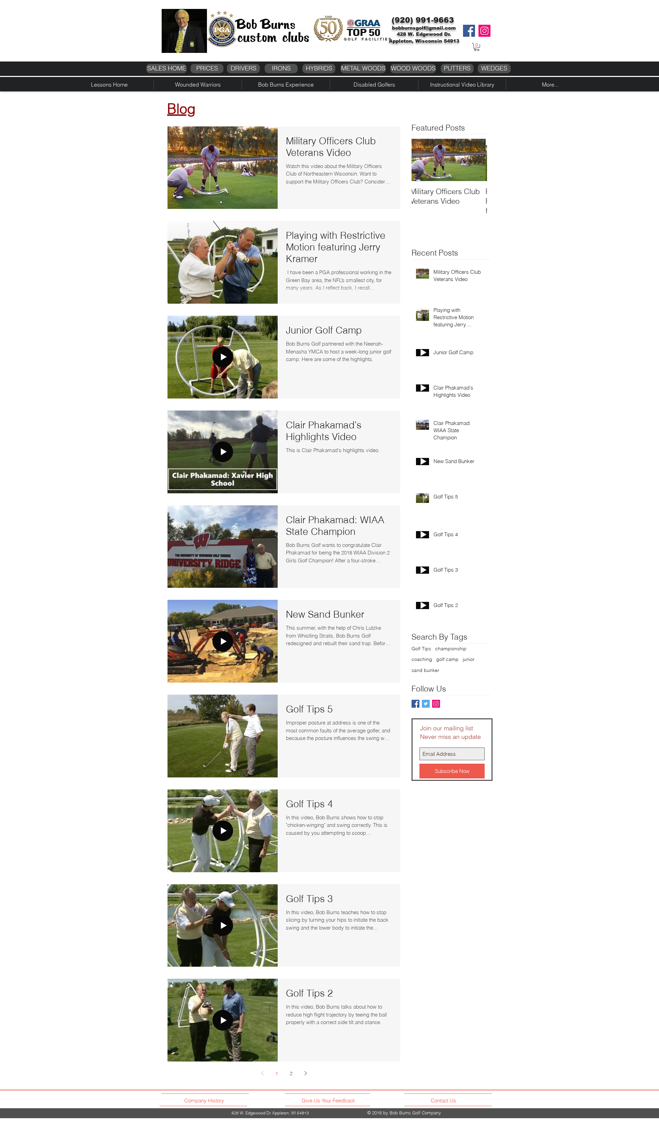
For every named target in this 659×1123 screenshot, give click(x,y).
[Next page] (305, 1073)
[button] (477, 47)
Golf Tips (421, 648)
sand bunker (425, 670)
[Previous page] (262, 1073)
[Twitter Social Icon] (426, 704)
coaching (422, 659)
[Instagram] (484, 31)
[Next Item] (476, 160)
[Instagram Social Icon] (436, 704)
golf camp (447, 659)
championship (450, 648)
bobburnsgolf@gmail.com (424, 28)
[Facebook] (469, 31)
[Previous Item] (422, 160)
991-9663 (435, 20)
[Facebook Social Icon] (415, 704)
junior (469, 659)
